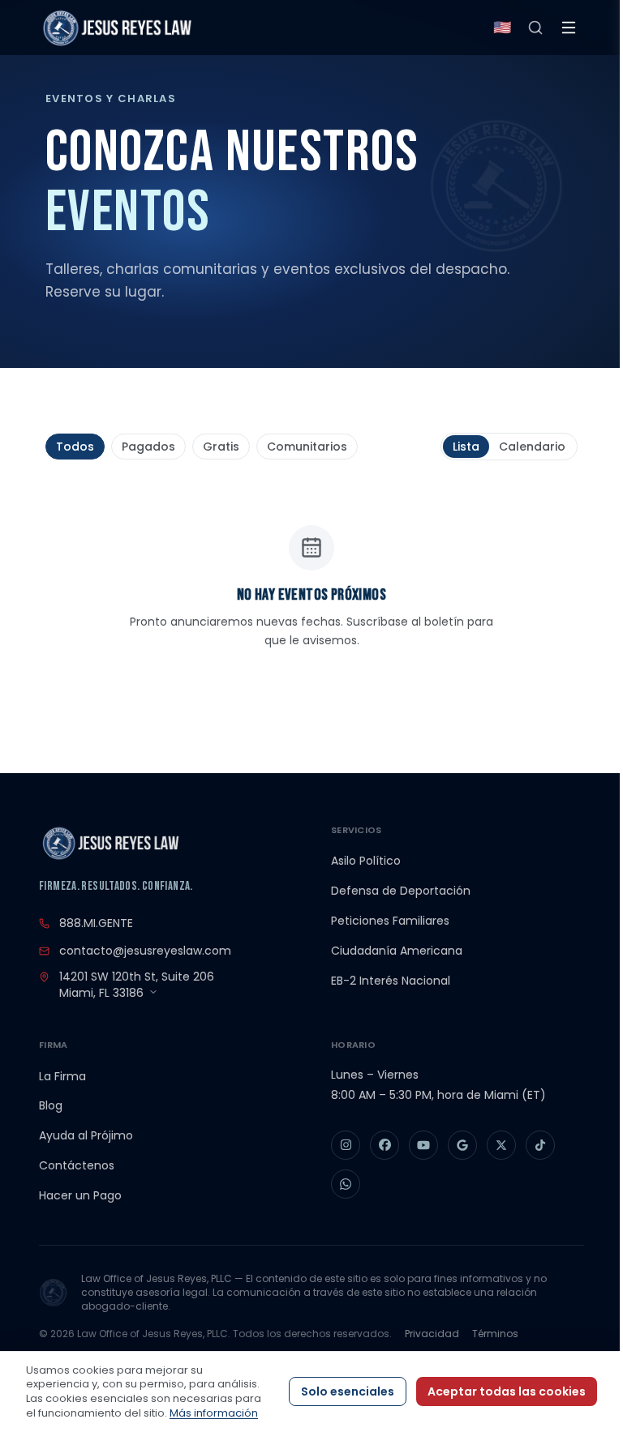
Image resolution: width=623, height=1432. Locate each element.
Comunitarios (307, 446)
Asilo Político (366, 861)
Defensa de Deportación (400, 891)
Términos (495, 1333)
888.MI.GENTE (96, 923)
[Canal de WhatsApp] (345, 1184)
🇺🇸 (502, 27)
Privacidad (432, 1333)
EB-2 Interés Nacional (390, 980)
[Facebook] (384, 1145)
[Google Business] (462, 1145)
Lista (466, 446)
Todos (75, 446)
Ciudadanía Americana (396, 951)
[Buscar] (535, 27)
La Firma (62, 1076)
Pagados (148, 446)
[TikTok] (540, 1145)
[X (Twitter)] (501, 1145)
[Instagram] (345, 1145)
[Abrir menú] (568, 27)
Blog (50, 1105)
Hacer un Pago (80, 1195)
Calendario (532, 446)
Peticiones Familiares (390, 921)
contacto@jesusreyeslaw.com (145, 951)
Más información (214, 1413)
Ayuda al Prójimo (86, 1135)
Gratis (221, 446)
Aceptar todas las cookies (507, 1391)
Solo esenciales (347, 1391)
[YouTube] (423, 1145)
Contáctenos (76, 1165)
